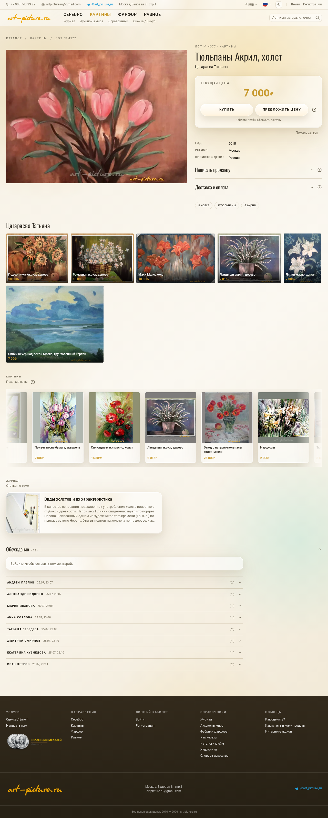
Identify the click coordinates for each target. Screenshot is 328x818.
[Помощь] (314, 110)
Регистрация (312, 4)
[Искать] (317, 18)
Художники (208, 749)
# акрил (250, 205)
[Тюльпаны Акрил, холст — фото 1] (96, 116)
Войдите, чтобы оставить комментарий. (42, 564)
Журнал (69, 21)
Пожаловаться (307, 132)
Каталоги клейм (212, 743)
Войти (295, 4)
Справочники (118, 21)
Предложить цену (282, 109)
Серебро (73, 14)
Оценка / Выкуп (144, 21)
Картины (100, 14)
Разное (152, 14)
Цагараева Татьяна (211, 67)
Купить (226, 109)
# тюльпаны (227, 205)
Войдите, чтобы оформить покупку (258, 120)
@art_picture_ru (102, 4)
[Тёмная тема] (278, 4)
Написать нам (16, 725)
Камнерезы (208, 737)
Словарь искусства (214, 755)
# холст (203, 205)
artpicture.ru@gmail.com (63, 4)
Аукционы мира (91, 21)
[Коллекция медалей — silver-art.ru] (34, 742)
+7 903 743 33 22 (23, 4)
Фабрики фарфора (214, 731)
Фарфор (127, 14)
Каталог (14, 38)
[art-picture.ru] (28, 17)
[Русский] (267, 4)
